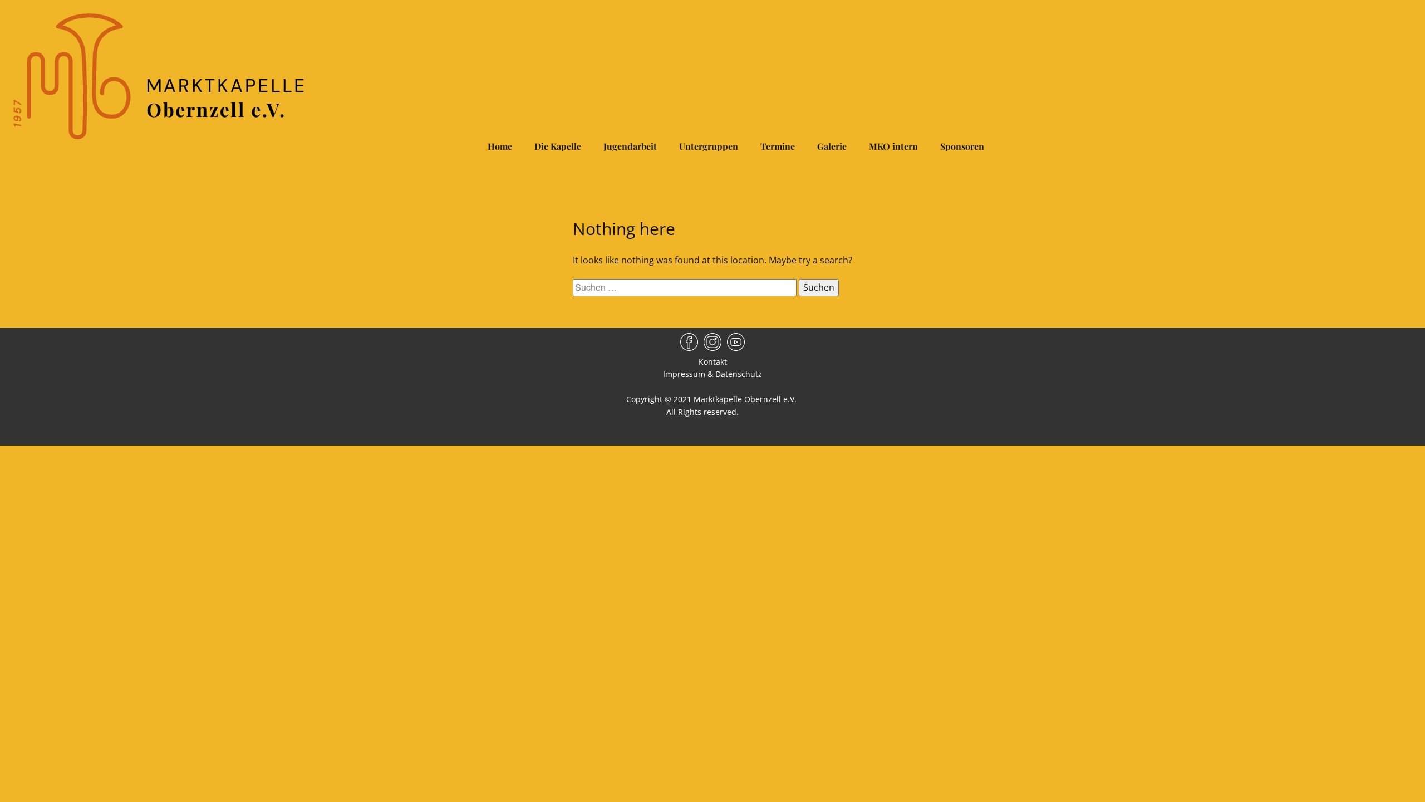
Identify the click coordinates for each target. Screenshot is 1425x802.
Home (500, 146)
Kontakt (713, 361)
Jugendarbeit (630, 146)
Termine (777, 146)
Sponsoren (962, 146)
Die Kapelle (557, 146)
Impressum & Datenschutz (712, 374)
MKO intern (893, 146)
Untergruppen (708, 146)
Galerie (832, 146)
